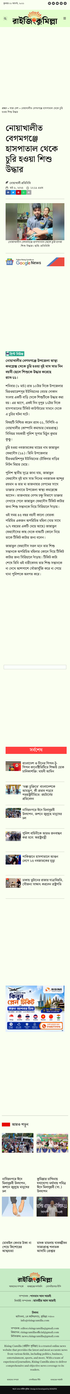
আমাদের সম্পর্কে (16, 1286)
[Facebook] (49, 3)
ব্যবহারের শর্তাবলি (34, 1286)
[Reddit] (61, 3)
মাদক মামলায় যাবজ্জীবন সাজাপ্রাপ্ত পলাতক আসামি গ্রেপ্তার (52, 1247)
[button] (8, 192)
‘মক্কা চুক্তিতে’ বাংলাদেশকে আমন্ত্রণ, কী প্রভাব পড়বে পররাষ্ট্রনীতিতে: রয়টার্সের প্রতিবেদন (38, 793)
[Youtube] (57, 3)
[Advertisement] (35, 64)
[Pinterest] (65, 3)
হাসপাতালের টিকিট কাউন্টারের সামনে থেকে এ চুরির (34, 411)
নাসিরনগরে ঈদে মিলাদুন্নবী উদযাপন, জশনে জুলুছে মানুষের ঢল (42, 814)
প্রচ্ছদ (4, 108)
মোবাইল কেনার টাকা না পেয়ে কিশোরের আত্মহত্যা (16, 1247)
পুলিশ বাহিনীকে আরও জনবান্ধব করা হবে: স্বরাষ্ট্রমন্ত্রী (42, 835)
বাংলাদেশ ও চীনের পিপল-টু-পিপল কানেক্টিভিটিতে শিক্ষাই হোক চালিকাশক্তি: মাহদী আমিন (43, 767)
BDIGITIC (53, 1389)
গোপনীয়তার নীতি (53, 1286)
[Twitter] (53, 3)
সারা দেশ (14, 108)
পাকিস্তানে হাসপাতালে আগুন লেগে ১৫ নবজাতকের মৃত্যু (40, 859)
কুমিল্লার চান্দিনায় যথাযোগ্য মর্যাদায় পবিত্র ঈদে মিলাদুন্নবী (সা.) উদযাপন (51, 1185)
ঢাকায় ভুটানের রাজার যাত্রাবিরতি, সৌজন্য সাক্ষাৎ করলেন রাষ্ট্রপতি (42, 882)
